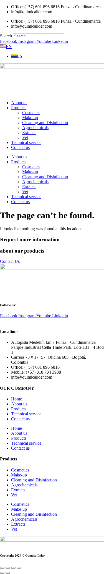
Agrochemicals (35, 127)
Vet (25, 137)
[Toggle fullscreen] (8, 568)
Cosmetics (31, 112)
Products (18, 107)
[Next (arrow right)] (8, 573)
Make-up (30, 117)
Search (6, 35)
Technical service (26, 142)
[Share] (13, 568)
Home (16, 399)
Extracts (29, 132)
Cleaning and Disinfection (45, 122)
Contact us (20, 147)
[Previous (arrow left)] (2, 573)
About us (19, 102)
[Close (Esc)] (19, 568)
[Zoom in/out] (2, 568)
